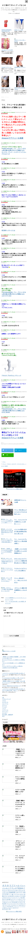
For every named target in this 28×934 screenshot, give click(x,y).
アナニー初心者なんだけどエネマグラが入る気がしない (20, 512)
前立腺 (6, 466)
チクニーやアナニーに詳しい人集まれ (12, 666)
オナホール (5, 702)
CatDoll (20, 905)
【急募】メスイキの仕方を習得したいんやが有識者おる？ (20, 551)
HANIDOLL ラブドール (19, 68)
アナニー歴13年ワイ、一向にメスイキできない (20, 580)
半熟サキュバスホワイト (7, 907)
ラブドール (5, 710)
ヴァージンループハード (16, 890)
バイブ (4, 708)
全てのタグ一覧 (6, 909)
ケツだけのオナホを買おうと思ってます (13, 678)
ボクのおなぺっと (14, 905)
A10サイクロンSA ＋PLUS (20, 40)
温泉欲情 (12, 892)
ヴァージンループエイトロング (13, 903)
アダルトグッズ (6, 699)
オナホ (5, 885)
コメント (6, 616)
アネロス (9, 464)
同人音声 (15, 902)
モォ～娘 (6, 906)
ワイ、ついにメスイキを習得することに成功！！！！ (20, 522)
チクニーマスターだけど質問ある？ (20, 779)
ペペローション (16, 906)
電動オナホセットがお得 (8, 651)
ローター (4, 713)
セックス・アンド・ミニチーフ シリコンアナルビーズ (14, 153)
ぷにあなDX (10, 896)
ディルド (4, 706)
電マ (3, 716)
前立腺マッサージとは (8, 230)
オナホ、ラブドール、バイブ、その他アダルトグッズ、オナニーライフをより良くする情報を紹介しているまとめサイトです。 (14, 924)
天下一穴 (16, 907)
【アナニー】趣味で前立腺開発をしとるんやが (20, 590)
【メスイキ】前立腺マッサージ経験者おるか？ (20, 766)
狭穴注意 (11, 906)
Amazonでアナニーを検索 (12, 138)
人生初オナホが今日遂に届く (10, 667)
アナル (3, 461)
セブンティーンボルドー (17, 899)
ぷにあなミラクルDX (19, 896)
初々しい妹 (10, 894)
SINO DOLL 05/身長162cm (19, 88)
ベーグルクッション (13, 900)
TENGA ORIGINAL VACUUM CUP (6, 30)
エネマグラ (13, 464)
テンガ (14, 888)
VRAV (14, 907)
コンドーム (5, 703)
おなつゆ (21, 900)
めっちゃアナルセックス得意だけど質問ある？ (20, 868)
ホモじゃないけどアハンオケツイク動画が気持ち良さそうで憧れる (20, 561)
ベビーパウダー (8, 905)
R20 (8, 906)
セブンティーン (16, 897)
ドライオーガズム (21, 464)
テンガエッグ (21, 902)
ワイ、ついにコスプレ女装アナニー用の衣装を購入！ (20, 541)
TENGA (20, 888)
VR (3, 697)
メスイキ (5, 892)
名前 (4, 610)
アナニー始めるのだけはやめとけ (11, 685)
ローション (5, 711)
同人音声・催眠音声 (7, 714)
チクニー (4, 705)
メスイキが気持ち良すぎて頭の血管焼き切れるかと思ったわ (20, 531)
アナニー (4, 464)
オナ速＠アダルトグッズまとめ (14, 5)
